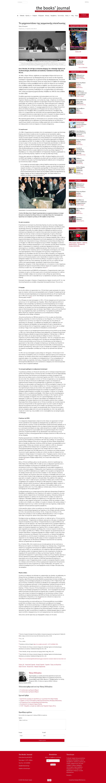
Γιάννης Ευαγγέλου (80, 136)
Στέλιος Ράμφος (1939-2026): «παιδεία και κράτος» (80, 169)
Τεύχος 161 (21, 664)
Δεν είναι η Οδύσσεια (79, 218)
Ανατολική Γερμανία (30, 664)
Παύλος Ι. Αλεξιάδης (80, 78)
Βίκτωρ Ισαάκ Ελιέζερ (80, 154)
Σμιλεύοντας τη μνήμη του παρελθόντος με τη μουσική (33, 698)
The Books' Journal (80, 64)
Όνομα (20, 732)
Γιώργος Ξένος (52, 706)
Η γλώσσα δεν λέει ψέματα (26, 704)
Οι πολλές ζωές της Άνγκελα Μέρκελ (29, 690)
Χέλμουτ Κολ (30, 666)
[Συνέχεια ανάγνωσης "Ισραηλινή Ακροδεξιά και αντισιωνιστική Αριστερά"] (72, 151)
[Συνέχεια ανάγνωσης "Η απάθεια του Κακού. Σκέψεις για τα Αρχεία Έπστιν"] (72, 93)
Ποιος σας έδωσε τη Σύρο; (81, 83)
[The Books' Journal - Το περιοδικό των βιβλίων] (53, 8)
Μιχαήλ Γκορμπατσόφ (39, 666)
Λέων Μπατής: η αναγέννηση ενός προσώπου (81, 132)
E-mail (44, 732)
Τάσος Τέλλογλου (23, 26)
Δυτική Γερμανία (40, 664)
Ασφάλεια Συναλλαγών (24, 768)
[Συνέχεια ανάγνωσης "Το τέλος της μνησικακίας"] (72, 62)
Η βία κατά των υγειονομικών (80, 76)
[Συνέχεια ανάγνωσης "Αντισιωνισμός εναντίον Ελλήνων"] (72, 125)
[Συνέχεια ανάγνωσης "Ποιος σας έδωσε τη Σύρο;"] (72, 85)
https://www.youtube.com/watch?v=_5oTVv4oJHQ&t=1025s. (46, 644)
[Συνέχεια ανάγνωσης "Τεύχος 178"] (78, 38)
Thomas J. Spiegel (80, 96)
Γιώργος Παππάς (38, 704)
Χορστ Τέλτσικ (22, 666)
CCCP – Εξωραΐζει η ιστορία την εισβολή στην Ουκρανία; (34, 706)
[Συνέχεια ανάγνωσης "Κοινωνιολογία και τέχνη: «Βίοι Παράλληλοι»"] (72, 102)
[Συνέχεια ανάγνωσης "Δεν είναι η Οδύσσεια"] (72, 219)
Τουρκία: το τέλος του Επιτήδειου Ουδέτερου (31, 700)
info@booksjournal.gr (24, 765)
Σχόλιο (20, 718)
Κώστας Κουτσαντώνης (81, 104)
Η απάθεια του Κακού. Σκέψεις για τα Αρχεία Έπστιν (81, 92)
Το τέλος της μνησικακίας (79, 62)
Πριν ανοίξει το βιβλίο (80, 109)
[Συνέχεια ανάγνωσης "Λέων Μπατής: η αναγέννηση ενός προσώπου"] (72, 133)
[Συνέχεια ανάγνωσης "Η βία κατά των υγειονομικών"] (72, 76)
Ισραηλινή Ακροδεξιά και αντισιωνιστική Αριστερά (80, 150)
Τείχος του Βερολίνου (55, 664)
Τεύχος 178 (78, 51)
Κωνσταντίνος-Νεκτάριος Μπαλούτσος (52, 700)
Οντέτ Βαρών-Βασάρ (52, 698)
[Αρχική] (18, 16)
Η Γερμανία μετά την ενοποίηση (28, 702)
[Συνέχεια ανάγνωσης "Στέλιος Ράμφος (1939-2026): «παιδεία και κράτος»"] (72, 170)
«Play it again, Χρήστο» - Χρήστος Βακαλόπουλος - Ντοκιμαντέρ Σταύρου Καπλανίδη (78, 244)
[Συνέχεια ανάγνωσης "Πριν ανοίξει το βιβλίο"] (72, 110)
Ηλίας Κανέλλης (79, 163)
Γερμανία (47, 664)
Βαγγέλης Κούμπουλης (42, 702)
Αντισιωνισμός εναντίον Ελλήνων (81, 123)
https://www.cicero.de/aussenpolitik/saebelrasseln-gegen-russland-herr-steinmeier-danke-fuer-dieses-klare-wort (43, 658)
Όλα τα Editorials (83, 67)
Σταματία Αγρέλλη (80, 220)
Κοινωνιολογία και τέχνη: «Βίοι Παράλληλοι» (81, 101)
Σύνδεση (87, 2)
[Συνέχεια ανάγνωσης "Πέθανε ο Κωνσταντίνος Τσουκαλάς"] (72, 160)
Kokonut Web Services (79, 780)
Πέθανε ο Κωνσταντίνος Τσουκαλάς (80, 160)
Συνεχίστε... (69, 775)
